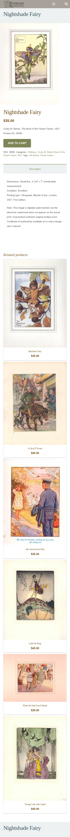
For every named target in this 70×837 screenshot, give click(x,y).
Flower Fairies (46, 155)
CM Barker (34, 155)
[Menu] (53, 4)
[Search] (66, 4)
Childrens (32, 152)
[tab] (35, 169)
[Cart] (60, 4)
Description (35, 169)
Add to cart (17, 143)
